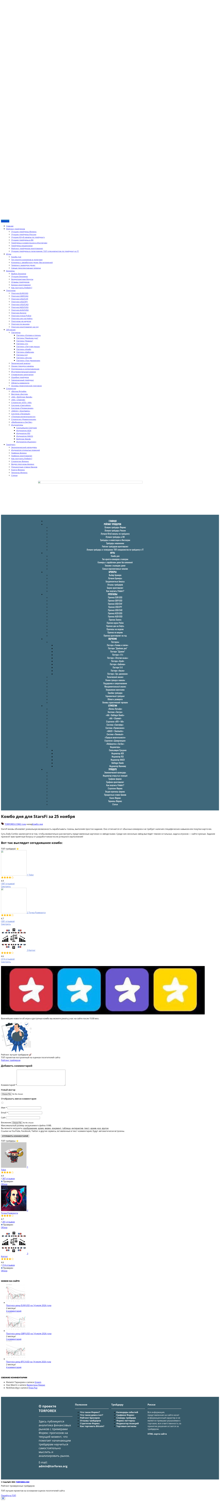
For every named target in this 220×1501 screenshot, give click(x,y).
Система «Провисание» (22, 408)
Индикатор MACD (24, 436)
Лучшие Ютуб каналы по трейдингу (28, 237)
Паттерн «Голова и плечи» (28, 335)
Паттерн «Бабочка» (25, 352)
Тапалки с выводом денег (23, 265)
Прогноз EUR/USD (19, 293)
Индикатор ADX (23, 430)
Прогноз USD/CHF (19, 299)
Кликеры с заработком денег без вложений (32, 262)
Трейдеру (10, 444)
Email (4, 1112)
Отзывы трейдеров (20, 282)
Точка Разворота (37, 912)
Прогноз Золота (18, 313)
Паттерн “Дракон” (24, 341)
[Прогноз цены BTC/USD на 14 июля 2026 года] (15, 1358)
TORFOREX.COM (12, 824)
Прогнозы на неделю (21, 321)
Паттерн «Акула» (24, 358)
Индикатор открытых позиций (25, 450)
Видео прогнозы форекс (22, 464)
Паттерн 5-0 (22, 355)
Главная (9, 226)
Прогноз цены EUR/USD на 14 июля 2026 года (28, 1305)
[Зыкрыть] (3, 1498)
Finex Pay (33, 1387)
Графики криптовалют (21, 456)
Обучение (11, 330)
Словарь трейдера (126, 1417)
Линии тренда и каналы (22, 366)
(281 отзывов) (8, 921)
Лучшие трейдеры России (23, 234)
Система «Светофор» (21, 405)
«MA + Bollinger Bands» (21, 397)
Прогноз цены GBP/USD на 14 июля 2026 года (28, 1333)
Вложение (6, 1122)
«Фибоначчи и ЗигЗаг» (21, 422)
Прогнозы (11, 290)
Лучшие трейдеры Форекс (24, 231)
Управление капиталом (22, 374)
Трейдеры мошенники (22, 245)
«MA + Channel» (18, 400)
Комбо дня (16, 257)
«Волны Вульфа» (18, 391)
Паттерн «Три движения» (28, 360)
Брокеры (10, 271)
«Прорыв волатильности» (23, 416)
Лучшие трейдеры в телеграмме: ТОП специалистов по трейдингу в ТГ (45, 251)
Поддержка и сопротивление (25, 369)
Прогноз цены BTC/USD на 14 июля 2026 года (28, 1361)
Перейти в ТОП (8, 1495)
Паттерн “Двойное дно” (27, 338)
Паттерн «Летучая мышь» (28, 346)
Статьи (14, 475)
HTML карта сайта (157, 1433)
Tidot (31, 874)
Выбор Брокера (18, 274)
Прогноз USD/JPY (19, 302)
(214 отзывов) (8, 959)
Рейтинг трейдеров (15, 229)
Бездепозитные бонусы (22, 279)
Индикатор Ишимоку (26, 442)
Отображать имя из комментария (18, 1098)
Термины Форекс (19, 472)
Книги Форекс (18, 470)
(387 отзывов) (8, 883)
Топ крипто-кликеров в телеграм (27, 260)
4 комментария (13, 1311)
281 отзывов (8, 1221)
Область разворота (20, 383)
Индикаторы (17, 425)
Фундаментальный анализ (23, 372)
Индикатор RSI (23, 433)
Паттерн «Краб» (23, 349)
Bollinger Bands (23, 439)
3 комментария (13, 1339)
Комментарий (9, 1085)
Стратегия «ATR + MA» (21, 402)
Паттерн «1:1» (22, 344)
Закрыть (5, 221)
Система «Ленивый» (20, 414)
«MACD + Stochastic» (20, 411)
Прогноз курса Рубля (21, 316)
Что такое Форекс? (90, 1412)
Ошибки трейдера (20, 377)
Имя (4, 1107)
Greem (38, 1382)
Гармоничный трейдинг (22, 380)
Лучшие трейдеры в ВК (22, 240)
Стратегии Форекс (20, 461)
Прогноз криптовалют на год (25, 327)
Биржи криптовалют (21, 285)
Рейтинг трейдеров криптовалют (27, 248)
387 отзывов (8, 1178)
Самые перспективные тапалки (26, 268)
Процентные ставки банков (24, 467)
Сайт (3, 1117)
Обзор (4, 1184)
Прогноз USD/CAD (20, 304)
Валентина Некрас (36, 1385)
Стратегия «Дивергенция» (23, 419)
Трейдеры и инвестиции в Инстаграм (29, 243)
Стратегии (11, 388)
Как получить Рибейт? (21, 288)
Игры (8, 254)
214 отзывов (8, 1265)
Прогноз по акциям (20, 324)
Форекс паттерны (125, 1420)
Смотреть (6, 886)
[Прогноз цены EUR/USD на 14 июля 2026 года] (15, 1302)
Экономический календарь (24, 447)
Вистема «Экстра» (19, 394)
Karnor (32, 950)
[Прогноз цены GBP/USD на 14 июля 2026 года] (15, 1330)
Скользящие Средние (26, 428)
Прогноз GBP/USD (19, 296)
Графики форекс (19, 453)
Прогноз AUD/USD (20, 310)
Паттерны (15, 332)
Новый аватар (8, 1089)
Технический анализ (20, 363)
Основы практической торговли (26, 386)
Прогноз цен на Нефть (21, 318)
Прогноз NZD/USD (20, 307)
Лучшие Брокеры (19, 276)
